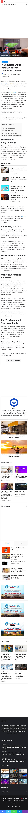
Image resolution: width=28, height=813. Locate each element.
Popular (7, 543)
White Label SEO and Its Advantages (17, 576)
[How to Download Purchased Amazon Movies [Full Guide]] (21, 486)
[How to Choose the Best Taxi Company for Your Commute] (6, 556)
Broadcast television (14, 360)
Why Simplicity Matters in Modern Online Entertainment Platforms (19, 170)
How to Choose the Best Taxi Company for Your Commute (17, 556)
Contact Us (10, 800)
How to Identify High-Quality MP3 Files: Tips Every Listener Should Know (21, 477)
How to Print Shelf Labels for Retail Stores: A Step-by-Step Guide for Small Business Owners (6, 656)
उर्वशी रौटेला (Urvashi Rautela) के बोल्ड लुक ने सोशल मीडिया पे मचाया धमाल (18, 570)
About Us (5, 800)
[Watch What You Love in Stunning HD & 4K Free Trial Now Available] (7, 469)
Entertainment (9, 59)
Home (4, 59)
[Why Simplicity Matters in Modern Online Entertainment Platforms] (5, 170)
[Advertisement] (14, 23)
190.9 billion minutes (6, 83)
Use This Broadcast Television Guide (12, 135)
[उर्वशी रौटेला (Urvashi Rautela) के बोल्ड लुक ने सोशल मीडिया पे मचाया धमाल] (6, 570)
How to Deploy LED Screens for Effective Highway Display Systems (19, 179)
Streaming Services (8, 130)
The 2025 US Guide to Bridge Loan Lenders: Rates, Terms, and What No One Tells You (20, 656)
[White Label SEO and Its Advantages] (6, 577)
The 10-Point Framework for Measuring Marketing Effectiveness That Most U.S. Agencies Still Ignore (7, 676)
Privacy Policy (17, 800)
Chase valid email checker (18, 561)
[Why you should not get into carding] (6, 550)
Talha (5, 74)
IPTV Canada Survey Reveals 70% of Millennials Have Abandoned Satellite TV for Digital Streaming (7, 495)
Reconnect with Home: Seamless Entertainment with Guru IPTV (19, 197)
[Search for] (26, 5)
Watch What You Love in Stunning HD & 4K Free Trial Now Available (7, 477)
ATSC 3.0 (22, 216)
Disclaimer (23, 800)
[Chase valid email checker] (6, 564)
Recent (21, 543)
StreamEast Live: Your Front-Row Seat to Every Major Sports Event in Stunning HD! (18, 188)
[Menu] (2, 5)
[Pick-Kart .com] (10, 5)
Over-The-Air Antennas (8, 132)
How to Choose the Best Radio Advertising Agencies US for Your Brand (20, 674)
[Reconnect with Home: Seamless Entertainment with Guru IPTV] (5, 197)
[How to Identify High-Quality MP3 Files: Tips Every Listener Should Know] (21, 469)
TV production (13, 92)
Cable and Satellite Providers (10, 133)
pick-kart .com (14, 803)
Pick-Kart (24, 798)
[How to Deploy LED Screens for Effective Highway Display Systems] (5, 179)
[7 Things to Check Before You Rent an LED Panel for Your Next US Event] (5, 781)
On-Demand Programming (9, 128)
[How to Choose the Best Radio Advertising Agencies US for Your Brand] (21, 667)
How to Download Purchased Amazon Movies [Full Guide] (20, 493)
